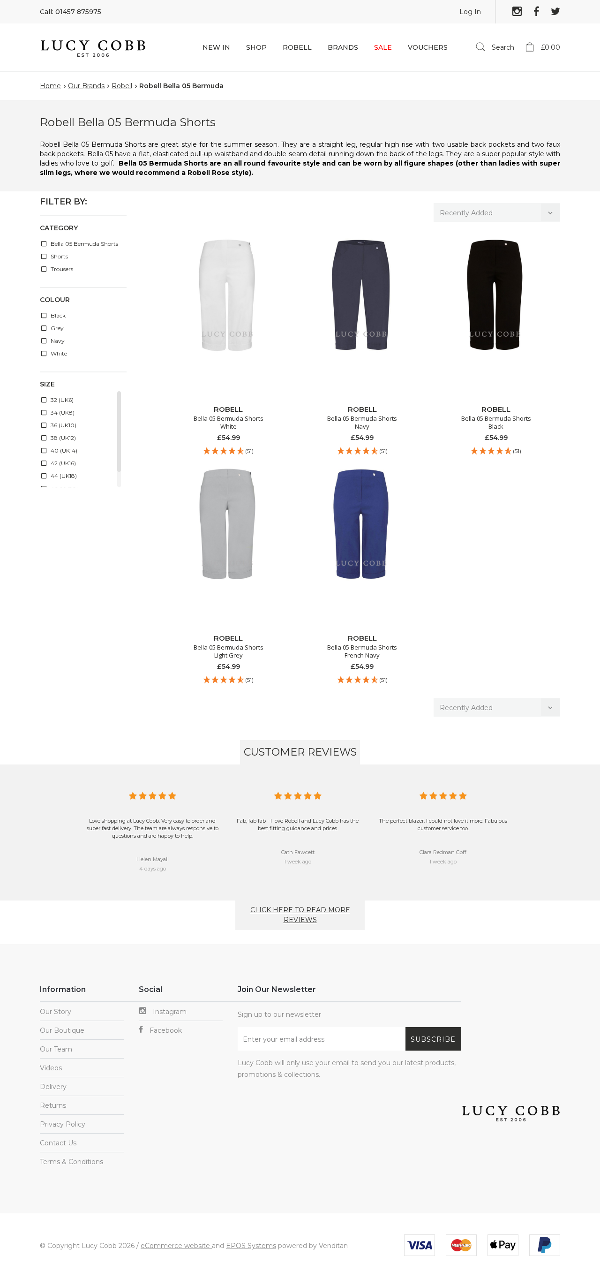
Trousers (61, 268)
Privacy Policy (62, 1124)
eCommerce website (176, 1245)
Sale (383, 47)
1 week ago (297, 861)
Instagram (169, 1011)
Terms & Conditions (71, 1162)
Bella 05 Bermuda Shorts (83, 243)
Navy (57, 340)
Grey (56, 328)
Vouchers (428, 47)
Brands (343, 47)
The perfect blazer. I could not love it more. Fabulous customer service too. (443, 824)
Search (502, 47)
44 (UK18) (63, 475)
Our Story (55, 1011)
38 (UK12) (62, 437)
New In (216, 47)
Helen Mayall (152, 859)
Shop (256, 47)
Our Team (56, 1049)
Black (57, 315)
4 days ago (152, 868)
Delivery (53, 1086)
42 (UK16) (62, 463)
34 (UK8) (62, 412)
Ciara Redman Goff (443, 852)
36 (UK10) (62, 425)
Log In (470, 12)
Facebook (165, 1030)
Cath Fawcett (298, 852)
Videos (51, 1068)
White (58, 353)
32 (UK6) (61, 399)
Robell (297, 47)
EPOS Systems (251, 1245)
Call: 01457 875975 (70, 12)
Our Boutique (62, 1030)
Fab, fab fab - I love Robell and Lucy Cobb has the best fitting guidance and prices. (298, 824)
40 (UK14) (63, 450)
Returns (53, 1105)
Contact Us (58, 1143)
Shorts (58, 256)
